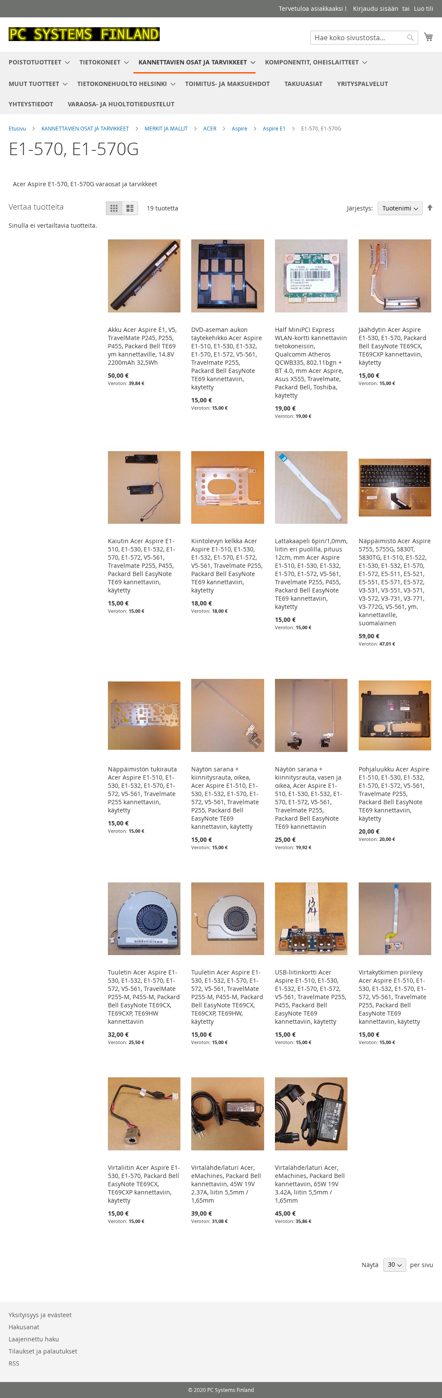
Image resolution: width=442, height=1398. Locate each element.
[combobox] (364, 38)
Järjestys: (360, 208)
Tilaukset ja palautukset (43, 1351)
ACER (210, 128)
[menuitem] (36, 62)
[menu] (221, 83)
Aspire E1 (275, 128)
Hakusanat (24, 1327)
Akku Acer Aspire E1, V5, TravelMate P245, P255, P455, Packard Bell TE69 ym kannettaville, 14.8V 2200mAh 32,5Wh (142, 345)
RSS (14, 1363)
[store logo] (84, 34)
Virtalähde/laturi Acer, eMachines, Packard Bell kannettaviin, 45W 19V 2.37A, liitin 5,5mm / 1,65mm (226, 1183)
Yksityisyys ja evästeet (40, 1315)
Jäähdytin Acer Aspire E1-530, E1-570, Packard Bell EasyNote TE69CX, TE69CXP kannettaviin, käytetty (392, 345)
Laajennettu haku (34, 1339)
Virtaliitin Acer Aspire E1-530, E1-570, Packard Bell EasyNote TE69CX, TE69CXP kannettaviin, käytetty (144, 1183)
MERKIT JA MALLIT (167, 128)
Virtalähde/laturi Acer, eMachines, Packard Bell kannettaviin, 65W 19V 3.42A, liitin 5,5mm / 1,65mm (310, 1183)
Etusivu (18, 128)
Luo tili (423, 8)
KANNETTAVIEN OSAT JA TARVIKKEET (85, 128)
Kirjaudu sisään (375, 8)
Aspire (240, 128)
